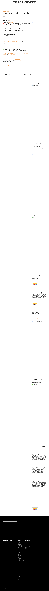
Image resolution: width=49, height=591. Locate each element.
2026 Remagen (34, 467)
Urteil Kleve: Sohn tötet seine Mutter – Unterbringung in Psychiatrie (38, 454)
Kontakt (45, 5)
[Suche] (6, 3)
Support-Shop (28, 5)
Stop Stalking (36, 318)
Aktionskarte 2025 (20, 544)
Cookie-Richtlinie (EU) (27, 546)
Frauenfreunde (39, 466)
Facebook (26, 53)
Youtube (45, 588)
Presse (38, 5)
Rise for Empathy (10, 22)
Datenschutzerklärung (20, 581)
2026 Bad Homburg (40, 472)
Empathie (7, 11)
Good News (19, 576)
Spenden (13, 56)
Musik (18, 557)
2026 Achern (42, 470)
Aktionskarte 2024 (20, 545)
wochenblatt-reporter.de (15, 41)
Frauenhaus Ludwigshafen (7, 44)
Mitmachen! (23, 5)
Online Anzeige (39, 459)
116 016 (37, 484)
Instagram (4, 54)
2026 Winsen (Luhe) (38, 467)
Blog (41, 5)
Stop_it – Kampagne (20, 573)
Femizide (34, 5)
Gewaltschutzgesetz (34, 459)
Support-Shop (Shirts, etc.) (18, 53)
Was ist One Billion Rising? (15, 5)
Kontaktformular (20, 578)
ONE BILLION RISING (24, 2)
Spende (21, 60)
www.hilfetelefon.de (34, 485)
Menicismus (35, 466)
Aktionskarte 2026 (5, 5)
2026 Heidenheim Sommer (38, 461)
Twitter (44, 588)
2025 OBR (4, 11)
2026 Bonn (36, 472)
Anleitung (19, 554)
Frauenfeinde (43, 466)
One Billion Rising (7, 53)
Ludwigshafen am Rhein (7, 41)
